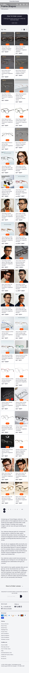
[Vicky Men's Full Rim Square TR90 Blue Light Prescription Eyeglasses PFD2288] (7, 162)
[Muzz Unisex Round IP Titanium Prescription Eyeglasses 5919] (21, 138)
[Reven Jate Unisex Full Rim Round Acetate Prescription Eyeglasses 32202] (7, 493)
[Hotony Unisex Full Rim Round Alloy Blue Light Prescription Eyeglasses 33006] (7, 422)
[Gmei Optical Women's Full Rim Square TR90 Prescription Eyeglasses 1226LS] (21, 115)
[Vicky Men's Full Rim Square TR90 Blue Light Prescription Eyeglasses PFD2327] (7, 210)
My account (3, 658)
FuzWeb (4, 4)
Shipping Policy (4, 629)
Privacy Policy (4, 631)
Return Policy (4, 625)
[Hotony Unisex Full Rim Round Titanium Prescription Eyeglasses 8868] (7, 398)
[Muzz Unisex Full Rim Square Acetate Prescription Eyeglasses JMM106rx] (21, 43)
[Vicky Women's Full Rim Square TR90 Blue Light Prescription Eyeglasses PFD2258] (7, 233)
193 (22, 509)
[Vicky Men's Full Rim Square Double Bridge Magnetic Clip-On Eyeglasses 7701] (7, 186)
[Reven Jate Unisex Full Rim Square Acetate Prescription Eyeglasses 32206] (21, 493)
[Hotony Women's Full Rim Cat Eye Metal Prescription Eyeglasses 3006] (7, 328)
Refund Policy (4, 627)
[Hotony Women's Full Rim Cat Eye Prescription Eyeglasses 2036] (21, 351)
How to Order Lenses (14, 586)
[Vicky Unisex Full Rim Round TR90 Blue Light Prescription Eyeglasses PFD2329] (21, 162)
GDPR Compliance (5, 635)
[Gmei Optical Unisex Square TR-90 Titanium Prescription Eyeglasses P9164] (7, 115)
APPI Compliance (5, 633)
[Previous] (4, 509)
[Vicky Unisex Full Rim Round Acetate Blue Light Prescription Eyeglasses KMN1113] (21, 257)
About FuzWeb (4, 644)
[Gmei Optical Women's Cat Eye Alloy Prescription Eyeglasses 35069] (7, 139)
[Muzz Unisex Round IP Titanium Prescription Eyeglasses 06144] (21, 66)
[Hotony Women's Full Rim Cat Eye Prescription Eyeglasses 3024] (7, 374)
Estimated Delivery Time (6, 652)
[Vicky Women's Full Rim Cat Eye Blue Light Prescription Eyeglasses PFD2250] (21, 186)
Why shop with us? (5, 646)
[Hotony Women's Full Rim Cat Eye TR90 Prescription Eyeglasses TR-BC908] (21, 422)
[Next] (4, 512)
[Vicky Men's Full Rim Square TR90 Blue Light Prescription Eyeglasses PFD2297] (7, 257)
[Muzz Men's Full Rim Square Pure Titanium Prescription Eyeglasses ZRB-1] (7, 90)
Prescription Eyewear (14, 1)
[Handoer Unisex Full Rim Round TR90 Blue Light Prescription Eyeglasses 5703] (21, 375)
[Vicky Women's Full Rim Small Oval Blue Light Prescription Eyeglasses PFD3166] (21, 328)
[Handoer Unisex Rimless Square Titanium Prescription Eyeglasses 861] (7, 446)
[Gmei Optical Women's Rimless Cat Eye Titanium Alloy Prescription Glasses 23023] (21, 91)
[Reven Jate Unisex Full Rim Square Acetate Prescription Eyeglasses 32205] (7, 280)
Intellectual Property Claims (7, 654)
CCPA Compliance (5, 637)
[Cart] (23, 4)
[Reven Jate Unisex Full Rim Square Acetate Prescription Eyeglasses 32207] (21, 469)
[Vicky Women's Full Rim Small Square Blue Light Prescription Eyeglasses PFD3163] (7, 351)
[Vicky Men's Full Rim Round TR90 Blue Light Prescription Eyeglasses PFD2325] (7, 304)
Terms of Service (4, 623)
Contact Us (3, 656)
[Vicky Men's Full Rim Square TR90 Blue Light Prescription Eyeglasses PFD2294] (21, 233)
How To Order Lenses (5, 648)
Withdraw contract (5, 639)
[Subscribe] (21, 596)
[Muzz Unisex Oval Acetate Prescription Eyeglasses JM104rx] (7, 42)
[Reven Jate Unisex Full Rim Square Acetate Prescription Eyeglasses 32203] (7, 469)
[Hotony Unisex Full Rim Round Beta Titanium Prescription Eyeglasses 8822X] (21, 398)
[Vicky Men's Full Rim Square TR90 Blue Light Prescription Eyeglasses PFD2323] (21, 280)
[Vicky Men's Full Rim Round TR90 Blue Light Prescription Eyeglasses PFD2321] (21, 304)
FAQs (2, 650)
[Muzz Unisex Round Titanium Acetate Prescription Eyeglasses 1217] (7, 67)
